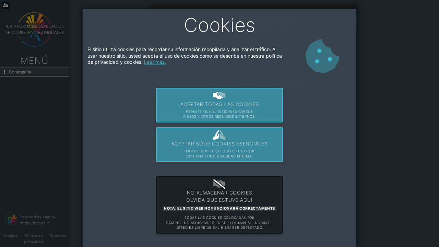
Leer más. (155, 62)
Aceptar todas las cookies (219, 110)
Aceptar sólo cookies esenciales (219, 149)
